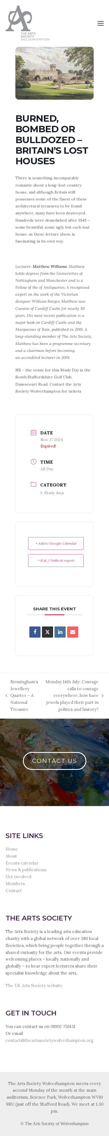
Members (15, 883)
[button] (101, 23)
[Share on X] (47, 632)
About (11, 856)
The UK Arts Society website (34, 985)
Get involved (18, 876)
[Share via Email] (72, 632)
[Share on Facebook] (35, 632)
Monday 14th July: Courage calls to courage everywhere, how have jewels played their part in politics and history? (71, 695)
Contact (14, 890)
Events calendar (22, 863)
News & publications (26, 869)
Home (12, 849)
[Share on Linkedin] (60, 632)
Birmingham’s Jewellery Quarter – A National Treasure (22, 695)
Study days (54, 492)
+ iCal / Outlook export (56, 560)
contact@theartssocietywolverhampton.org (49, 1040)
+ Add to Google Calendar (56, 543)
